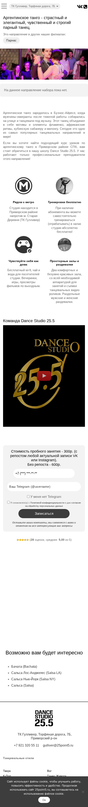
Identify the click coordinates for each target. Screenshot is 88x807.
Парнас (11, 40)
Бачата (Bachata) (24, 666)
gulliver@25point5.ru (58, 745)
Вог (49, 770)
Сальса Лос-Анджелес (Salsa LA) (36, 673)
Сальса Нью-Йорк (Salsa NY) (33, 679)
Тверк (7, 770)
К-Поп (7, 776)
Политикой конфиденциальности (47, 503)
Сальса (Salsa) (22, 685)
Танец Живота (56, 776)
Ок (44, 800)
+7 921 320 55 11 (26, 745)
